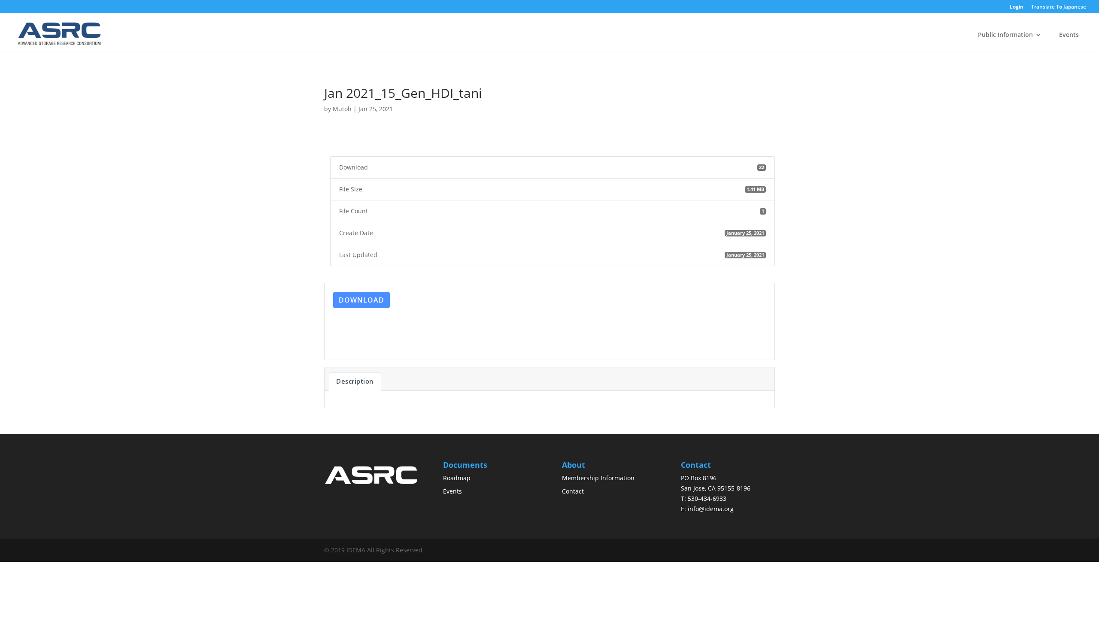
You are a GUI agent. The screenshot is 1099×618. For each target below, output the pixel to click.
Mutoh (342, 109)
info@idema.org (711, 509)
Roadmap (457, 478)
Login (1016, 7)
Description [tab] (355, 381)
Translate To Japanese (1058, 7)
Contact (573, 491)
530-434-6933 (707, 498)
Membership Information (598, 478)
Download (361, 300)
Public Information (1005, 34)
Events (1069, 34)
